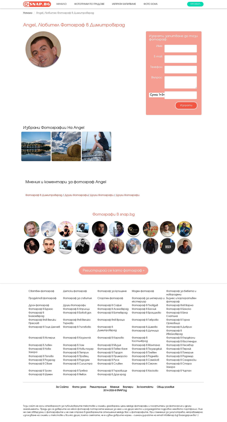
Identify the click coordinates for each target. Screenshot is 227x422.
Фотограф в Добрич (179, 327)
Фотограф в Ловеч (40, 345)
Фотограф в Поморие (179, 352)
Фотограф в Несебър (180, 345)
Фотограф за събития (77, 298)
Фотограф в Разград (42, 360)
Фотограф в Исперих (42, 338)
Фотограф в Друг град (111, 374)
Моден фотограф (143, 291)
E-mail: (158, 56)
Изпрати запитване (124, 4)
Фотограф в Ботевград (112, 313)
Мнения (114, 387)
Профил (195, 4)
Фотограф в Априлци (76, 309)
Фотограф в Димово (145, 327)
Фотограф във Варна (179, 305)
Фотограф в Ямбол (74, 374)
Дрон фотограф (39, 305)
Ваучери (128, 387)
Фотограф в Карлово (110, 338)
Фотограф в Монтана (146, 345)
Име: (159, 46)
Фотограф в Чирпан (178, 371)
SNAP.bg (122, 390)
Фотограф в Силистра (77, 364)
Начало (62, 4)
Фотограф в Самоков (145, 360)
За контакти (145, 387)
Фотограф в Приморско (112, 356)
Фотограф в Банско (178, 309)
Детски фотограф (75, 291)
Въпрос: (157, 77)
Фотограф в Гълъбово (77, 327)
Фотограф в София (109, 305)
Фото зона (151, 4)
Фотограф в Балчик (144, 309)
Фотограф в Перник (178, 349)
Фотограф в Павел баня (112, 349)
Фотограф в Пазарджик (147, 349)
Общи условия (165, 387)
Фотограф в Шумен (41, 374)
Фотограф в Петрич (76, 352)
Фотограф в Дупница (145, 331)
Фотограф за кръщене (112, 291)
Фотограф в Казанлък (77, 338)
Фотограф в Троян (40, 371)
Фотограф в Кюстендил (181, 341)
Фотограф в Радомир (179, 356)
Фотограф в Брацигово (146, 313)
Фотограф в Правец (75, 356)
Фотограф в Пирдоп (110, 352)
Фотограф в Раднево (145, 356)
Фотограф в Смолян (144, 364)
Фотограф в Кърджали (180, 338)
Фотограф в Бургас (41, 309)
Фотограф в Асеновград (112, 309)
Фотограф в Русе (108, 360)
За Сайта (62, 387)
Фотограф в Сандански (181, 360)
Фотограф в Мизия (109, 345)
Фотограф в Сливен (110, 364)
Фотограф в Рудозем (76, 360)
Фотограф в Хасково (145, 371)
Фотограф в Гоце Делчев (44, 327)
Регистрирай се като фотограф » (113, 270)
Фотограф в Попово (41, 356)
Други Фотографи (76, 195)
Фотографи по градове (89, 4)
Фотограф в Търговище (112, 371)
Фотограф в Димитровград (43, 195)
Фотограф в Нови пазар (78, 349)
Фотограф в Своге (40, 364)
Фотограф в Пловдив (145, 305)
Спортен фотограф (110, 298)
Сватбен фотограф (41, 291)
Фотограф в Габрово (145, 320)
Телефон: (156, 67)
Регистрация (98, 387)
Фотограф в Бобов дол (77, 313)
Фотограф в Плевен (144, 352)
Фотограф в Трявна (75, 371)
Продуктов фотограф (42, 298)
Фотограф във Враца (111, 320)
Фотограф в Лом (73, 345)
